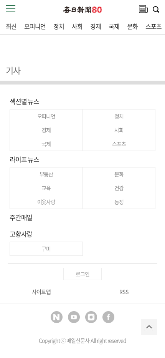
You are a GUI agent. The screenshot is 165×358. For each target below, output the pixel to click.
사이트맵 (41, 291)
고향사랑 (21, 234)
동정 (119, 202)
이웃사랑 (46, 202)
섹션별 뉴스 (24, 101)
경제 (95, 26)
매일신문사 (77, 340)
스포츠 (153, 26)
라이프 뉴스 (24, 159)
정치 (58, 26)
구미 (46, 248)
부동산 (46, 174)
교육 (46, 188)
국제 (114, 26)
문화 (132, 26)
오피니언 (35, 26)
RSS (123, 291)
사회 (77, 26)
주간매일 (21, 217)
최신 (11, 26)
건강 (119, 188)
